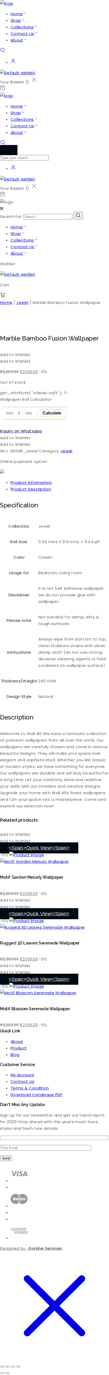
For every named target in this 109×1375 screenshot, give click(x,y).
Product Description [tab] (31, 489)
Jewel (22, 302)
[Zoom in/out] (2, 1366)
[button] (15, 354)
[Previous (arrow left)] (2, 1373)
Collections (22, 27)
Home (17, 14)
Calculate (52, 413)
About (17, 40)
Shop (16, 20)
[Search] (78, 215)
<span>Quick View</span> (39, 848)
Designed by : (31, 1248)
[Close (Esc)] (18, 1366)
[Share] (13, 1366)
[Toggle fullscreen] (7, 1366)
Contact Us (22, 33)
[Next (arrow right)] (7, 1373)
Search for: (11, 216)
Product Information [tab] (31, 482)
